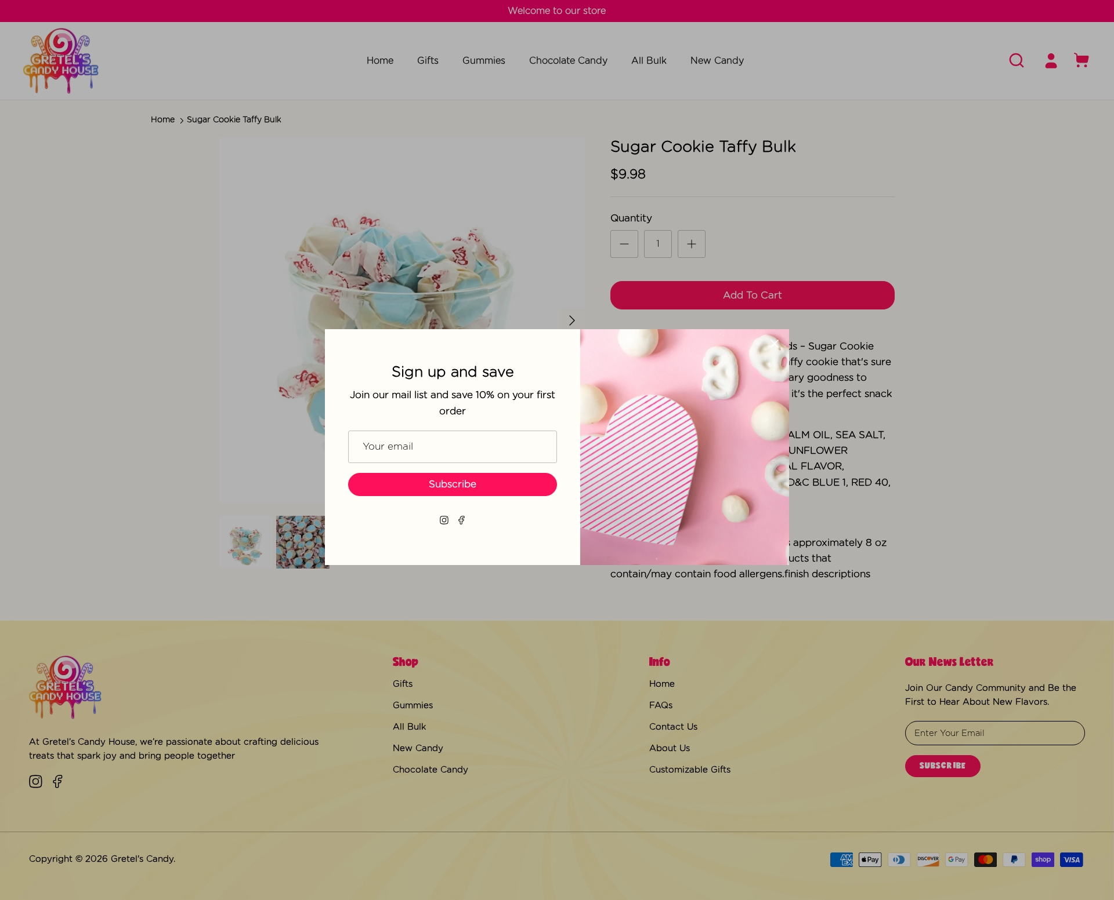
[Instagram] (444, 520)
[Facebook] (461, 520)
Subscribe (452, 484)
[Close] (774, 343)
